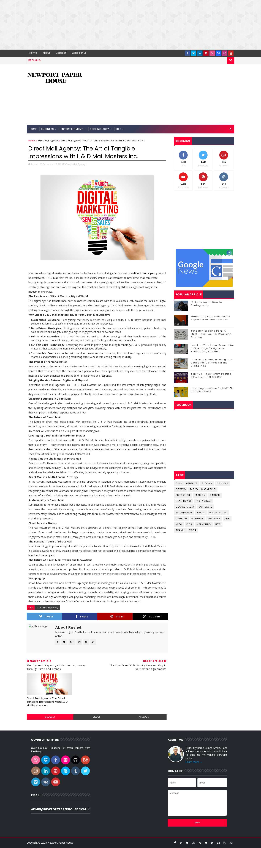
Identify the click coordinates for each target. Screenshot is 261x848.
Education (183, 495)
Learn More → (194, 761)
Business (47, 129)
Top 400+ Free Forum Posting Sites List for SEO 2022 (211, 375)
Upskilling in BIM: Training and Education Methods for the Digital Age (211, 363)
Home (33, 53)
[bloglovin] (206, 842)
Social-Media (185, 506)
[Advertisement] (106, 25)
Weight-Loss (218, 512)
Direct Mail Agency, (76, 164)
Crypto (181, 489)
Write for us (79, 53)
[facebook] (187, 53)
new (218, 524)
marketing (204, 524)
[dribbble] (212, 53)
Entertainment (72, 129)
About (46, 53)
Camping (223, 483)
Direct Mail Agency (48, 140)
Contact (61, 53)
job (227, 518)
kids (189, 524)
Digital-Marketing (203, 489)
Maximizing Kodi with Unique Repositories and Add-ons (210, 318)
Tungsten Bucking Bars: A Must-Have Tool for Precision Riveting (211, 334)
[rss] (212, 842)
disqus (96, 716)
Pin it (120, 616)
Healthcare (184, 500)
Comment (155, 616)
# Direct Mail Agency (47, 607)
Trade (201, 512)
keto (179, 524)
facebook (143, 716)
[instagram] (224, 53)
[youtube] (230, 53)
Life (118, 129)
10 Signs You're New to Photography (206, 303)
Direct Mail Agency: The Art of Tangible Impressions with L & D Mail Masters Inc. (47, 701)
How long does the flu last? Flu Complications (212, 390)
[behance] (218, 53)
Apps (179, 483)
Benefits (192, 483)
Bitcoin (207, 483)
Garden (215, 495)
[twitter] (193, 53)
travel (180, 530)
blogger (50, 716)
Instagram (203, 500)
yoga (192, 530)
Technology (99, 129)
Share (84, 616)
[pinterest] (206, 53)
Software (205, 506)
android (181, 518)
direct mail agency (145, 273)
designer (214, 518)
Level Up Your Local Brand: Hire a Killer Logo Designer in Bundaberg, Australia (212, 348)
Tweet (49, 616)
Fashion (200, 495)
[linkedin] (199, 53)
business (197, 518)
